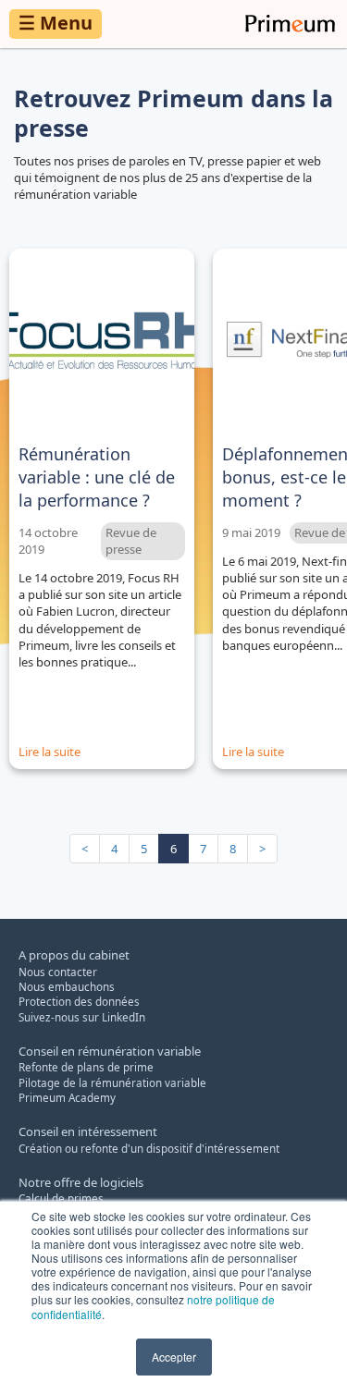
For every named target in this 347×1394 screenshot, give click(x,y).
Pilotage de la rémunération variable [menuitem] (112, 1082)
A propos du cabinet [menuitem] (74, 955)
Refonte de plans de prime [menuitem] (86, 1066)
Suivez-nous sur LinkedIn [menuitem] (82, 1016)
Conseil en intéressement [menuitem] (88, 1131)
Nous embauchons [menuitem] (67, 986)
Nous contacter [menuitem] (58, 971)
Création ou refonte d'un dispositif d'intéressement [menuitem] (149, 1148)
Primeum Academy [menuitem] (67, 1097)
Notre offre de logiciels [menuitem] (81, 1182)
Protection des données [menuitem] (79, 1001)
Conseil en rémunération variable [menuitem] (110, 1051)
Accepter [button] (174, 1356)
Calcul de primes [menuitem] (61, 1198)
